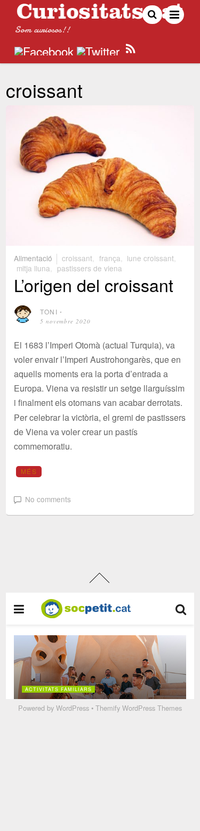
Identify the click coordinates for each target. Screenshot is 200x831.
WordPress (72, 708)
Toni (49, 311)
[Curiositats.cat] (100, 15)
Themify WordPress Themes (138, 708)
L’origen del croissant (93, 284)
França (110, 258)
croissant (77, 258)
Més (29, 471)
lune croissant (150, 258)
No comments (48, 499)
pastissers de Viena (89, 268)
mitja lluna (33, 268)
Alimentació (33, 258)
